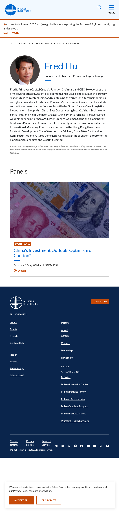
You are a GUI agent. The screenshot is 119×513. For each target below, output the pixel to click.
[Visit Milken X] (68, 446)
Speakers (73, 43)
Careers (65, 335)
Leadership (67, 350)
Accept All (21, 500)
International (17, 375)
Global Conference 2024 (49, 43)
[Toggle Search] (99, 7)
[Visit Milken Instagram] (62, 446)
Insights (65, 322)
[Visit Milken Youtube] (88, 446)
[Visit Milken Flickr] (94, 446)
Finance (14, 361)
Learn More (11, 32)
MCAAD (66, 376)
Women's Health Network (75, 420)
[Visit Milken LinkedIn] (56, 446)
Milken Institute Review (73, 391)
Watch (22, 270)
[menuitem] (34, 322)
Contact (65, 342)
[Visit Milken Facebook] (75, 446)
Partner (65, 366)
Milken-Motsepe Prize (73, 398)
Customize (49, 500)
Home (13, 43)
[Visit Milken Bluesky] (107, 446)
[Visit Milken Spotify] (101, 446)
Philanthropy (17, 368)
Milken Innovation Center (74, 384)
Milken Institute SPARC (73, 413)
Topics (13, 322)
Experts (14, 335)
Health (13, 354)
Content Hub (17, 342)
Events (25, 43)
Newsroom (67, 357)
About (64, 329)
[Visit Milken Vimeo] (81, 446)
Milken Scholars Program (74, 406)
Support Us (100, 301)
